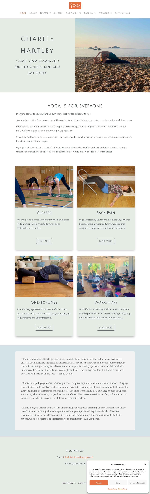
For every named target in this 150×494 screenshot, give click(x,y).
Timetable (45, 13)
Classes (58, 13)
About (33, 13)
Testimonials (122, 13)
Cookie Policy (112, 489)
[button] (145, 464)
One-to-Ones (73, 13)
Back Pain (89, 13)
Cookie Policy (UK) (69, 483)
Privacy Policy (122, 489)
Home (23, 13)
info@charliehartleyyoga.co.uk (78, 457)
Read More (106, 241)
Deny (118, 483)
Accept (99, 483)
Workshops (105, 13)
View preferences (137, 483)
